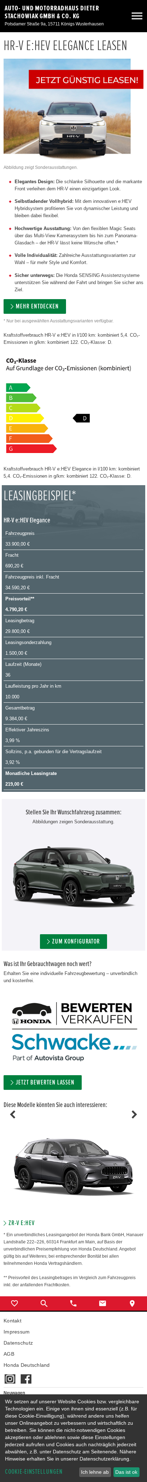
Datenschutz (18, 1343)
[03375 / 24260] (73, 1303)
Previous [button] (12, 1114)
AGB (9, 1354)
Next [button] (134, 1114)
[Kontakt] (102, 1303)
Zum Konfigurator (76, 941)
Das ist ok (126, 1472)
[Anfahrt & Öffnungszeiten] (132, 1303)
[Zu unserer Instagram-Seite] (10, 1375)
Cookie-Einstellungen (34, 1471)
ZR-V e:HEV (22, 1223)
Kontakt (12, 1320)
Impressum (17, 1332)
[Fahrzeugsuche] (44, 1303)
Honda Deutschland (27, 1365)
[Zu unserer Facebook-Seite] (26, 1375)
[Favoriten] (14, 1303)
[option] (73, 1171)
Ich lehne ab (95, 1472)
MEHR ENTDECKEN (37, 306)
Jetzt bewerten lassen (45, 1082)
